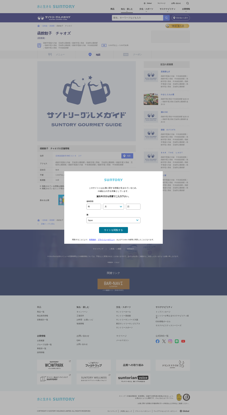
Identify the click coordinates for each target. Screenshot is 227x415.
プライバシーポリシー (106, 240)
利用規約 (92, 240)
